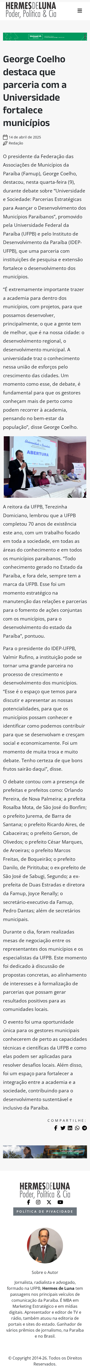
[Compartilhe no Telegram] (84, 1127)
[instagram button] (39, 1202)
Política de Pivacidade (44, 1211)
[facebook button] (29, 1202)
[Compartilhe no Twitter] (63, 1127)
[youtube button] (60, 1202)
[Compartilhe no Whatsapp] (77, 1127)
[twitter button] (49, 1202)
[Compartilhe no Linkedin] (70, 1127)
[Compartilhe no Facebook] (55, 1127)
